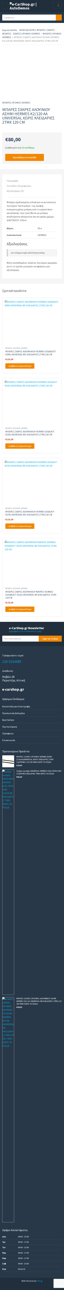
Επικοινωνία (8, 740)
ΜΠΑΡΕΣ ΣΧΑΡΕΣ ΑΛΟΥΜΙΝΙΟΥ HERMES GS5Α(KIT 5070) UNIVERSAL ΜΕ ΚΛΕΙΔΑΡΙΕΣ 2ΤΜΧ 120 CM (30, 513)
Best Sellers (8, 719)
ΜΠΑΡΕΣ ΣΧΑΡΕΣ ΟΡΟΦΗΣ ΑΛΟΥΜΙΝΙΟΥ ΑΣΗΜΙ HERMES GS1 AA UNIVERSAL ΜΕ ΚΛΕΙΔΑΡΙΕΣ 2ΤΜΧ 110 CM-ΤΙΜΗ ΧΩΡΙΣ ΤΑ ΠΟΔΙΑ (38, 1001)
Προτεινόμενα (9, 726)
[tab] (32, 181)
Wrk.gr (40, 1281)
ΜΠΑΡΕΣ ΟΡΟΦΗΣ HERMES (16, 102)
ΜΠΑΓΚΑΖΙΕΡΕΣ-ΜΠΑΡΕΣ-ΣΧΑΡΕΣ (37, 29)
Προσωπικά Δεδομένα (13, 713)
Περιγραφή (12, 180)
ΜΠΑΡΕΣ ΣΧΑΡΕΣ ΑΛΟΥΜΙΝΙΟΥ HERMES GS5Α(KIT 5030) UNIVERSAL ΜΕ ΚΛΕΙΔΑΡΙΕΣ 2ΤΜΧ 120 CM (30, 433)
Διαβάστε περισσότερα (20, 366)
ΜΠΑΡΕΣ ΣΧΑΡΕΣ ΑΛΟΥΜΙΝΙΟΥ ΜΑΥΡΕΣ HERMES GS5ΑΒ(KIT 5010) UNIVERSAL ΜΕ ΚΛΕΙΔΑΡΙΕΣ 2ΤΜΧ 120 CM (30, 594)
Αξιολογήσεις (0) (15, 190)
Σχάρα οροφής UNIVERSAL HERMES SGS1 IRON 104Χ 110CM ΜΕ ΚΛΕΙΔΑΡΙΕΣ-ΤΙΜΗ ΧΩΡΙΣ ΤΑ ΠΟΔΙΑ (38, 772)
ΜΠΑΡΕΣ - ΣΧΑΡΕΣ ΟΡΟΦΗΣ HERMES (21, 33)
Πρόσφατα (7, 733)
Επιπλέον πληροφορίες (19, 185)
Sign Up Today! (50, 638)
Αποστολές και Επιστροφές (16, 706)
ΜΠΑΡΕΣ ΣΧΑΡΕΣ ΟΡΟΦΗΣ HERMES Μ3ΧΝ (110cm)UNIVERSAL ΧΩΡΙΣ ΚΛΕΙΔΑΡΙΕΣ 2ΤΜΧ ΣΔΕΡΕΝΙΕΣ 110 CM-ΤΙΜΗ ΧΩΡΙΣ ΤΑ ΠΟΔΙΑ (34, 759)
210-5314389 (11, 661)
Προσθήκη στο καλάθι (24, 157)
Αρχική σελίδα (9, 29)
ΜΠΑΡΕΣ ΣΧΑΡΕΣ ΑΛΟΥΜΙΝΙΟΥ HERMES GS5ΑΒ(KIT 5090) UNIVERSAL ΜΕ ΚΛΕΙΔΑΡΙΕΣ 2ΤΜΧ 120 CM (30, 353)
